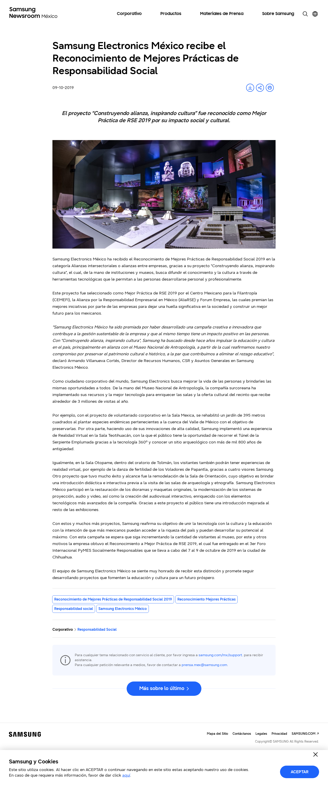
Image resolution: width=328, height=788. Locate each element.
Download (250, 88)
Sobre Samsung (278, 14)
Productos (170, 14)
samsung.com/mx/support (220, 655)
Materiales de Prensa (221, 14)
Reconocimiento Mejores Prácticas (206, 599)
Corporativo (129, 14)
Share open (260, 88)
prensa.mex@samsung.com (204, 665)
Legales (261, 734)
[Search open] (305, 14)
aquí (126, 775)
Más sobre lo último (161, 688)
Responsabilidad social (73, 609)
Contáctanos (242, 734)
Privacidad (279, 734)
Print (270, 88)
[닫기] (315, 754)
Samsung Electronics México (122, 609)
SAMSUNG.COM (304, 734)
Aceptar (300, 771)
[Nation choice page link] (315, 14)
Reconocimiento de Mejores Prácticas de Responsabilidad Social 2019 (113, 599)
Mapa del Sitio (217, 734)
